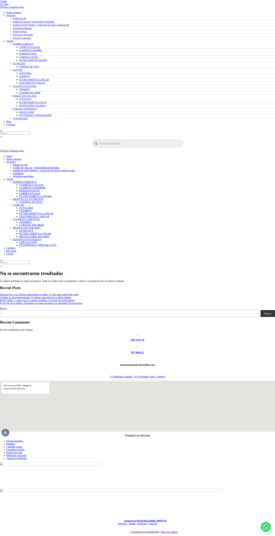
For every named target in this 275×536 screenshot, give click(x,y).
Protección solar (14, 452)
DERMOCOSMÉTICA (23, 44)
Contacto (10, 124)
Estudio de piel (19, 18)
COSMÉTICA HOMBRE (30, 50)
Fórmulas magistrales (22, 28)
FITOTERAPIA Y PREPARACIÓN (35, 115)
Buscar (3, 308)
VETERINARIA (20, 118)
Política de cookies (129, 529)
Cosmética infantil (15, 449)
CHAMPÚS (24, 76)
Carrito (3, 1)
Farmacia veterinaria (22, 38)
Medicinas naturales (16, 455)
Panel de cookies (169, 532)
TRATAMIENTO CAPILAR (32, 83)
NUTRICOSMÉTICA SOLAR (33, 102)
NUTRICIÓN (19, 63)
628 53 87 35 (137, 339)
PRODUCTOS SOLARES (25, 96)
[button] (266, 527)
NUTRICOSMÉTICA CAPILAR (34, 80)
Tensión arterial (20, 31)
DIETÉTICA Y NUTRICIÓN (28, 199)
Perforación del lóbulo (23, 35)
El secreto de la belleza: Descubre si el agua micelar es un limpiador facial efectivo (41, 303)
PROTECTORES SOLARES (32, 105)
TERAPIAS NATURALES (25, 109)
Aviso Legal (146, 529)
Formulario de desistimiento (145, 532)
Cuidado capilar (14, 446)
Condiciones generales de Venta (113, 532)
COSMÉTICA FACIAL (29, 47)
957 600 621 (137, 352)
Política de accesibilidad (166, 529)
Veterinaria (18, 173)
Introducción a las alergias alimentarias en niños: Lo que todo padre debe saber (39, 294)
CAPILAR (17, 70)
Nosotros (122, 523)
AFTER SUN (25, 99)
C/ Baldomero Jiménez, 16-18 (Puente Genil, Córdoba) (137, 376)
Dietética (10, 444)
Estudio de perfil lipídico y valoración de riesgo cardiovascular (41, 25)
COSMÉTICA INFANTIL (24, 86)
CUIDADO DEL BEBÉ (30, 93)
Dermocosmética (14, 441)
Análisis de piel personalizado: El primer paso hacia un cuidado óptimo (35, 297)
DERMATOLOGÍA (28, 54)
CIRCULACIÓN (26, 112)
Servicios (11, 15)
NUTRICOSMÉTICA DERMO (33, 60)
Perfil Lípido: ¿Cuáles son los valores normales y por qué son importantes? (37, 300)
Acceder (4, 4)
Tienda (9, 41)
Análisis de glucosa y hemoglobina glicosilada (33, 22)
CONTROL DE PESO (29, 67)
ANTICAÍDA (25, 73)
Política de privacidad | (108, 529)
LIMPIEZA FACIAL (28, 57)
